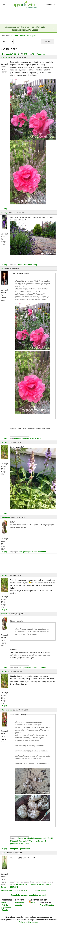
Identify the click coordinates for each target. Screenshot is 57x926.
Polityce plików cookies (28, 922)
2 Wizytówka (24, 843)
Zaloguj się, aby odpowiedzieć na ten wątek (28, 895)
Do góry (4, 208)
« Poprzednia (6, 54)
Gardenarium (6, 709)
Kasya (3, 852)
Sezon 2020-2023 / (23, 884)
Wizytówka (23, 841)
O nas (3, 902)
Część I (15, 841)
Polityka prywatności (6, 906)
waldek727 (5, 517)
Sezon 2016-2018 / (38, 884)
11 (29, 54)
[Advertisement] (28, 17)
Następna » (41, 54)
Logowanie (49, 4)
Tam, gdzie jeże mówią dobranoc (32, 551)
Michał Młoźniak (47, 905)
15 (33, 54)
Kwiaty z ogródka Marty (27, 264)
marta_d (4, 212)
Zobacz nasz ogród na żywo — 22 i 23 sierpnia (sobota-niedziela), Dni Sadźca (25, 28)
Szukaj (47, 41)
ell (2, 268)
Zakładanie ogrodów (19, 903)
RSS (33, 902)
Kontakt (4, 910)
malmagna (5, 57)
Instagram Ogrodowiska (20, 848)
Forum (15, 35)
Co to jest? (31, 35)
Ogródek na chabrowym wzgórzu (27, 438)
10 (26, 54)
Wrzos (4, 442)
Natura (22, 35)
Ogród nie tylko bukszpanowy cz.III (32, 838)
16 (35, 54)
